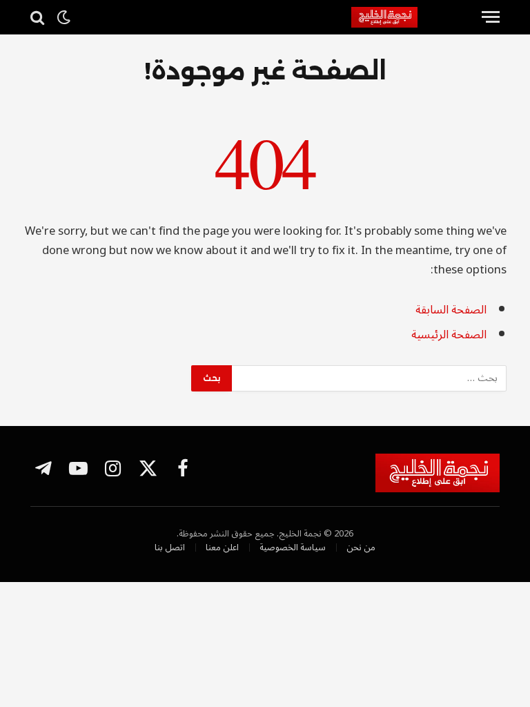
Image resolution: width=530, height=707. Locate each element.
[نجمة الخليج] (411, 17)
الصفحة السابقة (451, 310)
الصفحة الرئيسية (449, 334)
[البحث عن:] (368, 378)
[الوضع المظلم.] (63, 17)
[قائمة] (491, 16)
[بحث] (38, 16)
